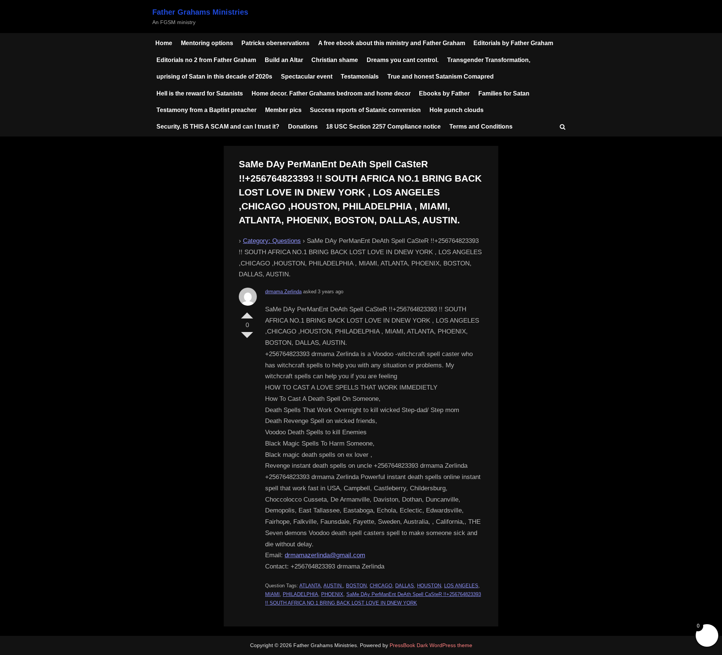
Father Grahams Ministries (200, 12)
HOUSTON (429, 585)
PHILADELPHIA (300, 594)
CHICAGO (381, 585)
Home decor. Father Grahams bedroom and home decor (331, 93)
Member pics (283, 109)
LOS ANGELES (461, 585)
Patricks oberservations (275, 42)
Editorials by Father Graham (513, 42)
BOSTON (356, 585)
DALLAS (404, 585)
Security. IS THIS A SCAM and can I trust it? (217, 126)
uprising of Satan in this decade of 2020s (214, 76)
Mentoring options (207, 42)
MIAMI (272, 594)
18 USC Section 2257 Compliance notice (383, 126)
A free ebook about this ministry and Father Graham (391, 42)
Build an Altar (284, 59)
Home (163, 42)
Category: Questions (272, 240)
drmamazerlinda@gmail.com (325, 555)
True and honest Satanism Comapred (440, 76)
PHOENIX (332, 594)
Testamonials (360, 76)
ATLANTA (310, 585)
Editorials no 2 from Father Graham (206, 59)
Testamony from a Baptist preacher (206, 109)
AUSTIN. (333, 585)
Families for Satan (503, 93)
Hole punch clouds (456, 109)
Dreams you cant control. (402, 59)
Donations (303, 126)
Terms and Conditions (481, 126)
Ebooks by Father (444, 93)
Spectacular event (306, 76)
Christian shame (334, 59)
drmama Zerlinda (283, 291)
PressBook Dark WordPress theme (431, 645)
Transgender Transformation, (488, 59)
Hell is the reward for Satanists (199, 93)
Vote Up (247, 312)
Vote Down (247, 338)
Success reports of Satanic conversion (365, 109)
